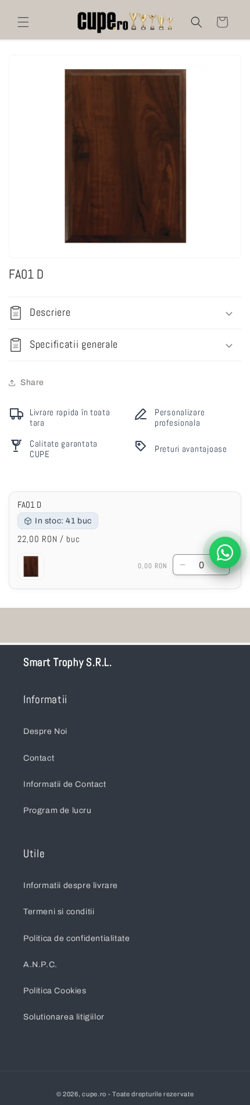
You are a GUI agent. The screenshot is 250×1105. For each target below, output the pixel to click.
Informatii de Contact (64, 784)
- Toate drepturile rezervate (151, 1093)
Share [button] (32, 382)
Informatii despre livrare (70, 885)
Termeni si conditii (58, 911)
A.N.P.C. (40, 964)
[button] (23, 22)
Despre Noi (45, 731)
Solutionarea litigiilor (64, 1017)
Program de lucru (57, 810)
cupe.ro (94, 1093)
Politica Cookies (55, 990)
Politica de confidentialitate (76, 938)
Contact (38, 758)
